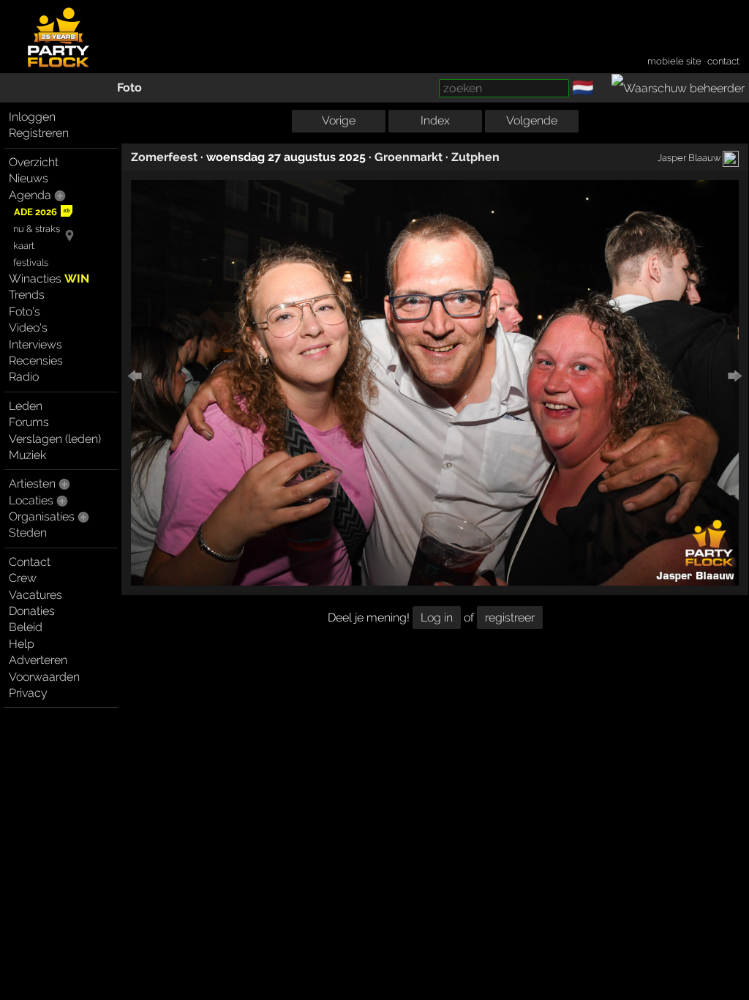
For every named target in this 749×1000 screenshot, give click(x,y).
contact (723, 61)
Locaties (31, 500)
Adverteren (38, 660)
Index (435, 120)
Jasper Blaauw (689, 157)
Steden (28, 533)
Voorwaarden (44, 677)
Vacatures (35, 595)
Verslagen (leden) (55, 439)
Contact (29, 562)
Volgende (531, 120)
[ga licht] (603, 88)
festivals (30, 262)
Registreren (39, 133)
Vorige (338, 120)
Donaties (32, 611)
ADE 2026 (35, 211)
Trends (27, 295)
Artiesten (32, 483)
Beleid (25, 627)
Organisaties (42, 516)
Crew (23, 578)
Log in (437, 617)
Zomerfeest (164, 157)
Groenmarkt (408, 157)
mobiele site (674, 61)
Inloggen (32, 117)
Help (21, 644)
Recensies (36, 360)
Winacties (49, 279)
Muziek (27, 455)
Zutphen (475, 157)
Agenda (30, 195)
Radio (24, 377)
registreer (510, 617)
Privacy (28, 693)
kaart (23, 245)
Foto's (24, 311)
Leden (25, 406)
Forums (29, 422)
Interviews (35, 344)
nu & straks (36, 228)
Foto (129, 87)
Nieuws (28, 178)
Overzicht (34, 162)
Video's (28, 328)
